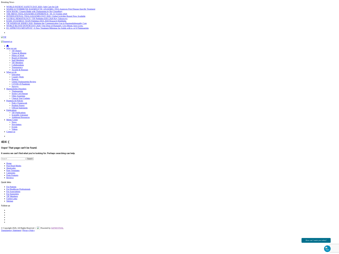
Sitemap (9, 201)
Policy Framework (19, 103)
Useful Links (11, 199)
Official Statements (20, 108)
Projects (15, 79)
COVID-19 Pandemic (21, 84)
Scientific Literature (20, 115)
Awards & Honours (20, 70)
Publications (11, 110)
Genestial (57, 228)
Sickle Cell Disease (20, 93)
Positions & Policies (14, 101)
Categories (10, 173)
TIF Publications (19, 112)
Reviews (10, 178)
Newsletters (16, 124)
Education (16, 74)
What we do (11, 72)
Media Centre (12, 120)
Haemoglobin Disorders (16, 89)
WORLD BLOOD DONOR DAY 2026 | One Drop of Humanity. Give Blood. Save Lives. (44, 26)
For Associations (13, 191)
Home (9, 163)
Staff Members (18, 60)
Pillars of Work (18, 55)
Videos (14, 129)
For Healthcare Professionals (18, 189)
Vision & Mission (19, 53)
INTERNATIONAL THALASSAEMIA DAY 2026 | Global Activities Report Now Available (45, 16)
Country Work (18, 77)
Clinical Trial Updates (21, 98)
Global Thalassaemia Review (24, 82)
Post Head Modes (13, 166)
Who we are (11, 48)
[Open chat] (327, 248)
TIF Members (17, 62)
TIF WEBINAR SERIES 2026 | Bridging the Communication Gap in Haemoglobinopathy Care (46, 23)
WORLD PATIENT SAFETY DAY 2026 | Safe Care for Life (32, 7)
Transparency (17, 67)
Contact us (10, 132)
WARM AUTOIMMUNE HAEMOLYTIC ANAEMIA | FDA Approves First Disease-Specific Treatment (50, 9)
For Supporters (12, 194)
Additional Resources (21, 117)
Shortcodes (11, 168)
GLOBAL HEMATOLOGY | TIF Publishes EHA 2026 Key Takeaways (36, 18)
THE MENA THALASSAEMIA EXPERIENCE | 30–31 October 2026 (36, 14)
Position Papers (18, 105)
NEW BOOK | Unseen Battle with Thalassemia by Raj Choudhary (34, 11)
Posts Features (12, 175)
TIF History (17, 51)
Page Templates (12, 170)
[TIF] (3, 37)
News (14, 122)
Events (14, 127)
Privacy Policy (29, 230)
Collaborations (18, 65)
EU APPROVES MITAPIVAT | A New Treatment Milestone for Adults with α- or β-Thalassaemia (47, 28)
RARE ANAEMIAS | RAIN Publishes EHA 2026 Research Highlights (36, 21)
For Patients (11, 187)
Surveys (15, 86)
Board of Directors (19, 58)
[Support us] (6, 41)
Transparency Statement (11, 230)
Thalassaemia (17, 91)
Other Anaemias (18, 96)
